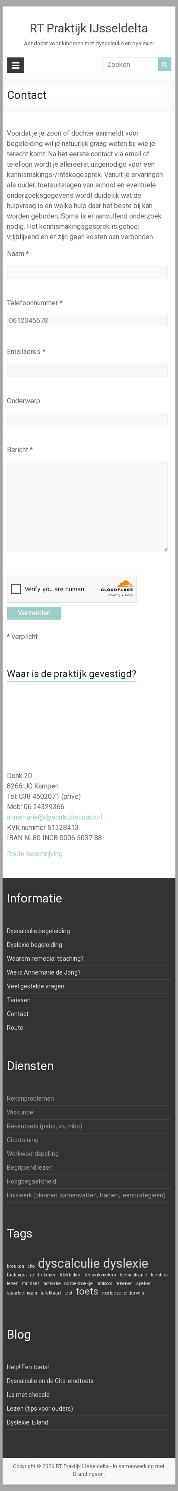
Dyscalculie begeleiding (38, 931)
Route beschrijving (35, 854)
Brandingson (88, 1474)
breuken (15, 1266)
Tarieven (19, 1000)
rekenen (124, 1283)
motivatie (51, 1283)
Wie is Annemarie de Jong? (44, 972)
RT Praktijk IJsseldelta (89, 28)
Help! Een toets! (28, 1367)
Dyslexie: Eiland (27, 1422)
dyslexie (125, 1263)
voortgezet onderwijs (123, 1293)
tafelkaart (51, 1293)
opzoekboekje (78, 1283)
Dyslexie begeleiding (34, 944)
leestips (159, 1275)
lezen (13, 1283)
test (68, 1293)
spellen (144, 1283)
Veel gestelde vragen (35, 986)
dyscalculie (69, 1263)
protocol (104, 1283)
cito (31, 1266)
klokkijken (71, 1275)
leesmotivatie (133, 1275)
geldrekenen (43, 1275)
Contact (18, 1013)
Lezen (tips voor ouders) (40, 1408)
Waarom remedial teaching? (45, 958)
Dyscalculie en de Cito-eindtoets (50, 1380)
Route (15, 1027)
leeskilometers (100, 1275)
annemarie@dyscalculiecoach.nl (54, 817)
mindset (30, 1283)
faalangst (17, 1275)
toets (87, 1291)
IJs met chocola (28, 1394)
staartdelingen (22, 1293)
